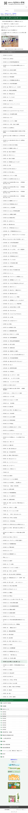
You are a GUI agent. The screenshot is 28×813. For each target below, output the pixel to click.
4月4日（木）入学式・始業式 (9, 696)
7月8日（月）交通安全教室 (9, 499)
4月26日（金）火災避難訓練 (9, 648)
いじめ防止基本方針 (6, 738)
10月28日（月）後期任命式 (9, 347)
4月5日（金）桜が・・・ (8, 693)
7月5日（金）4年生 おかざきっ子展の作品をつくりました (14, 503)
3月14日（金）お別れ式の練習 (9, 70)
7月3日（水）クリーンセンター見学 (10, 510)
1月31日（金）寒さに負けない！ (10, 168)
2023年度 (4, 718)
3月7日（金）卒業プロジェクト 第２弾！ (12, 87)
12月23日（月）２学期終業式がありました (12, 231)
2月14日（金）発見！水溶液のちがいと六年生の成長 (14, 136)
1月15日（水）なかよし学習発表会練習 (11, 210)
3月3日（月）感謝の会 (8, 100)
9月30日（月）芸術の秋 (8, 406)
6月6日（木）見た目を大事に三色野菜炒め (12, 574)
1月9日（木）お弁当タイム (9, 221)
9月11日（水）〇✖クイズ (8, 441)
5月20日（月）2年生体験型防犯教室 (11, 606)
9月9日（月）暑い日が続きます (10, 448)
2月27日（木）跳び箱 (7, 107)
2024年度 (14, 13)
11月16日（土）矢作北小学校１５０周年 (11, 307)
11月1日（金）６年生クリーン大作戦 (11, 334)
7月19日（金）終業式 (7, 475)
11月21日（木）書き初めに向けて (10, 293)
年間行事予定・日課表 (7, 732)
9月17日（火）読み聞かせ (8, 430)
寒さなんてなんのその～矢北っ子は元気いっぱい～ (14, 239)
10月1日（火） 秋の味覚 (8, 403)
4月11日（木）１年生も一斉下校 (10, 679)
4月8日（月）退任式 (7, 690)
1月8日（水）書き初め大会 (9, 224)
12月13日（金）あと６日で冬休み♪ (10, 252)
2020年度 (4, 725)
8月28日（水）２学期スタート (9, 468)
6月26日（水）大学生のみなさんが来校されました (14, 524)
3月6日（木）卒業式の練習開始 (10, 90)
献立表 (3, 753)
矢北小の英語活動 (6, 744)
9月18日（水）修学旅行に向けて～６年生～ (12, 427)
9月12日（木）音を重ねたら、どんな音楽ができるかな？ (14, 438)
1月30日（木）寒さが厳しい (9, 172)
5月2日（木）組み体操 (8, 637)
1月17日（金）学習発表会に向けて (10, 204)
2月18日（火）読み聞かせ (8, 127)
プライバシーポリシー (21, 809)
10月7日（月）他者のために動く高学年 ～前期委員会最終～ (14, 389)
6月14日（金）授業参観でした (9, 554)
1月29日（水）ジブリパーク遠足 (10, 175)
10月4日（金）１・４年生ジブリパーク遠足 (12, 393)
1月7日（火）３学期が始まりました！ (11, 227)
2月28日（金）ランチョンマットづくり (11, 104)
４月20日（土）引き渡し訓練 (9, 658)
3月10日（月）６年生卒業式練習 (10, 83)
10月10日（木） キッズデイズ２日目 (11, 378)
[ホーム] (14, 3)
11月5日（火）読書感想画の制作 (10, 330)
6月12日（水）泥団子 (7, 560)
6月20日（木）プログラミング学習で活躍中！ (13, 540)
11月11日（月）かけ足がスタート (10, 320)
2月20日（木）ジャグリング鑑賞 (10, 120)
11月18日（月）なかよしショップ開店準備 (12, 303)
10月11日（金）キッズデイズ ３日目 (11, 374)
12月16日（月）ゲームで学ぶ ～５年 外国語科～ (14, 249)
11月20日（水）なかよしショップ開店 (11, 296)
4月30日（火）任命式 (7, 644)
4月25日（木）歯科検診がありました (11, 651)
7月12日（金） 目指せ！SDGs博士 (11, 485)
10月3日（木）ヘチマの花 (8, 396)
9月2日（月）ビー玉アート (9, 465)
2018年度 (4, 729)
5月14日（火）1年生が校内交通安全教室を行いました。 (14, 620)
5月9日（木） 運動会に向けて (10, 627)
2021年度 (4, 722)
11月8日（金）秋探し (7, 324)
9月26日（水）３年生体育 (8, 413)
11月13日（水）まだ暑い (8, 317)
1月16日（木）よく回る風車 (9, 207)
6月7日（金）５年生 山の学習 (10, 571)
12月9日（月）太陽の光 (8, 266)
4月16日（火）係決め (7, 669)
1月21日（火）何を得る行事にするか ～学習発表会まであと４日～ (14, 197)
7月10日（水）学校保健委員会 (9, 492)
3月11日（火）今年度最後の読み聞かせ (11, 80)
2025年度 (4, 714)
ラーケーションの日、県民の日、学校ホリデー (12, 750)
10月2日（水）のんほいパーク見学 (10, 399)
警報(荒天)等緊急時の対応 (8, 735)
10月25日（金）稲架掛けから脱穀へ (11, 351)
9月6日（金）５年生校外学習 (9, 452)
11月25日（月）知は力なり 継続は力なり (12, 290)
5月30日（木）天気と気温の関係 (10, 585)
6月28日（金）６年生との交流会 (10, 517)
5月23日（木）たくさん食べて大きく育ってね (13, 599)
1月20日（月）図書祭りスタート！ (10, 200)
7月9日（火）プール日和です (9, 496)
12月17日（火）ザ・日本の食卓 (10, 246)
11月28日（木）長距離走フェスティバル (11, 279)
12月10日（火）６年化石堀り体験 (10, 263)
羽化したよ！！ (6, 557)
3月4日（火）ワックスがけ (9, 97)
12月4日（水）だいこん (8, 273)
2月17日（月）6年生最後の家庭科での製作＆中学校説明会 (14, 132)
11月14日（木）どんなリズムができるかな (12, 313)
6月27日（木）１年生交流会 (9, 521)
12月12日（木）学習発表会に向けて (11, 256)
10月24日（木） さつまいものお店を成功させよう (14, 354)
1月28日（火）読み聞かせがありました (11, 178)
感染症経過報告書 (6, 747)
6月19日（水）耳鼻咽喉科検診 (9, 543)
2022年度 (4, 720)
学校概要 (4, 706)
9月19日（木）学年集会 (8, 423)
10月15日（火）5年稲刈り (8, 371)
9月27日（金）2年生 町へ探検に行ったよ (12, 410)
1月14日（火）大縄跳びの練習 (9, 214)
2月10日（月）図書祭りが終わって (10, 148)
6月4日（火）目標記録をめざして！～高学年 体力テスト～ (14, 578)
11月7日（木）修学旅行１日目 (9, 327)
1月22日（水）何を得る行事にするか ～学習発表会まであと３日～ (14, 192)
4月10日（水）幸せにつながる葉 (10, 683)
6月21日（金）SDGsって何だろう (10, 537)
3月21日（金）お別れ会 (8, 58)
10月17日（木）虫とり (8, 364)
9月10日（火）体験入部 (8, 445)
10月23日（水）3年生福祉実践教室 (10, 358)
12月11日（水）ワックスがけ (9, 259)
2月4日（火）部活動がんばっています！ (11, 161)
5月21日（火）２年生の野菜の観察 (10, 602)
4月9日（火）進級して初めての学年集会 (11, 686)
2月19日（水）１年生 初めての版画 (11, 124)
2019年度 (4, 727)
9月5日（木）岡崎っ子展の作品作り (10, 455)
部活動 (3, 741)
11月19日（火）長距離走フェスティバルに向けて (13, 300)
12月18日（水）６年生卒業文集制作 (11, 242)
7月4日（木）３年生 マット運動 (10, 507)
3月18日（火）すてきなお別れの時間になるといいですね (14, 66)
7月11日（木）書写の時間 (8, 489)
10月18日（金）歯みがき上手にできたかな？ (12, 361)
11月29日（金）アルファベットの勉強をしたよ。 (13, 276)
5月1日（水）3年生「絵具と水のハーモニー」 (13, 641)
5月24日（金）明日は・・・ (9, 595)
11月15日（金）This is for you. (9, 310)
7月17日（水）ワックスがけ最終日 (10, 479)
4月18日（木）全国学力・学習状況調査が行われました (14, 665)
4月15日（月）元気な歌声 (8, 673)
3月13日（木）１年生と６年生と (10, 73)
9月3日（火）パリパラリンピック (10, 462)
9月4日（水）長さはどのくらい (10, 458)
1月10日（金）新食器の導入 (9, 217)
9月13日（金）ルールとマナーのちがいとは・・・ (14, 433)
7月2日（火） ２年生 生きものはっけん (12, 514)
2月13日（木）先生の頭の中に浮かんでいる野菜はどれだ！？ (14, 141)
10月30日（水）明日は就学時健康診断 (11, 341)
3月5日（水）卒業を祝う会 (9, 93)
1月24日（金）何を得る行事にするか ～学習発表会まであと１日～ (14, 183)
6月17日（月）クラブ (7, 550)
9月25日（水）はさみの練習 (9, 416)
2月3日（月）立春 (7, 165)
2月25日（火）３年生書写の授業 (10, 114)
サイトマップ (14, 811)
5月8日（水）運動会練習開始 (9, 631)
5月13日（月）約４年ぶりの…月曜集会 (11, 624)
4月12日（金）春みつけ (8, 676)
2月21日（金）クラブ (7, 117)
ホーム (7, 10)
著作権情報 (7, 809)
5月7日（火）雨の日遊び (8, 634)
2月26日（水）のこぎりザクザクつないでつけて (13, 110)
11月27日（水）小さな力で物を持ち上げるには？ (13, 283)
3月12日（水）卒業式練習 (8, 76)
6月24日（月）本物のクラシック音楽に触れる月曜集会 (14, 533)
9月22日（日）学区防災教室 (9, 420)
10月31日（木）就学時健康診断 (10, 337)
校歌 (3, 756)
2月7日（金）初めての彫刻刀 (9, 151)
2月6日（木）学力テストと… (9, 155)
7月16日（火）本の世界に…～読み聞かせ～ (12, 482)
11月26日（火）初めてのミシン (10, 286)
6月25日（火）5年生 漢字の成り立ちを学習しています (14, 528)
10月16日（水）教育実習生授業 (10, 368)
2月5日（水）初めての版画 (9, 158)
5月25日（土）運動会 (7, 592)
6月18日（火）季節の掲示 (8, 547)
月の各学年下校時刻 (6, 703)
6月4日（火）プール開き (8, 564)
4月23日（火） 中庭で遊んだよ (10, 654)
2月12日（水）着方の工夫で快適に (10, 144)
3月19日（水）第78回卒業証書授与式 (11, 62)
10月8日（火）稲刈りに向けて (9, 385)
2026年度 (4, 711)
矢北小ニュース (8, 13)
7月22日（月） (6, 472)
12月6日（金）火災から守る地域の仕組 (11, 269)
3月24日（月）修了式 (7, 55)
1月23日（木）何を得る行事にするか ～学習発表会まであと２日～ (14, 187)
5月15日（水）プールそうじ (9, 616)
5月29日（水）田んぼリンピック (10, 589)
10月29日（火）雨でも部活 (9, 344)
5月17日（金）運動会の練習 (9, 609)
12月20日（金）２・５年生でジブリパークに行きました (14, 235)
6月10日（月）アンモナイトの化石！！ (11, 567)
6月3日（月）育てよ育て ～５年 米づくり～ (13, 582)
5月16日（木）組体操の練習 (9, 612)
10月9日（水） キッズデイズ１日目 (11, 381)
